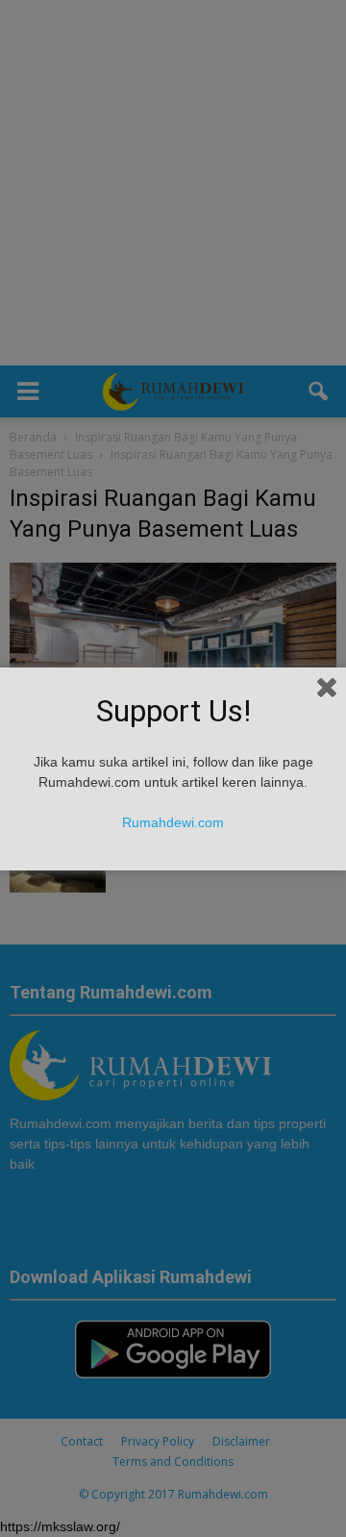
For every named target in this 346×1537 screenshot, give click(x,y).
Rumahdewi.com (173, 822)
